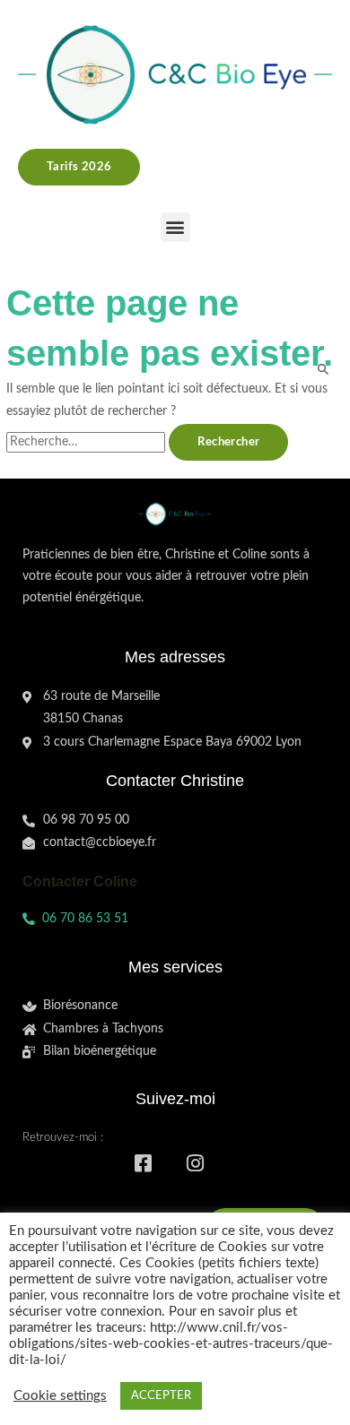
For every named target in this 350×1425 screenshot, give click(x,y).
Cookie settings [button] (60, 1396)
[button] (175, 227)
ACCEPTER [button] (161, 1396)
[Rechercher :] (87, 442)
